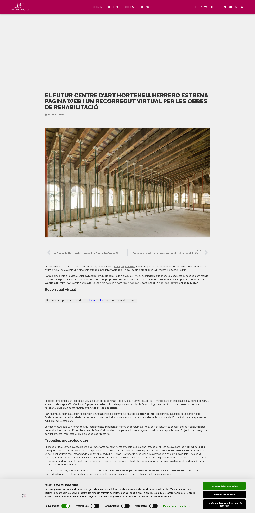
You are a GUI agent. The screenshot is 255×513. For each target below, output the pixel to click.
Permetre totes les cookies (224, 486)
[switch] (95, 506)
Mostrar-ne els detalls (174, 506)
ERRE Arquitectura (159, 400)
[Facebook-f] (220, 7)
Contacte (145, 7)
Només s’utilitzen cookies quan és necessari (224, 504)
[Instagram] (236, 7)
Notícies (129, 7)
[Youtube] (230, 7)
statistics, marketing (93, 300)
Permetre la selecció (224, 494)
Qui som (97, 7)
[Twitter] (225, 7)
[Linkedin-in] (241, 7)
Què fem (113, 7)
